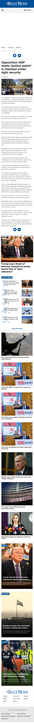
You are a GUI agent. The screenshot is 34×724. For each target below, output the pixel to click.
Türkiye (10, 47)
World (5, 698)
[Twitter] (19, 55)
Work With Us (21, 713)
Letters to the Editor (23, 716)
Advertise (4, 718)
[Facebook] (14, 55)
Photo (15, 701)
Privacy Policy (5, 713)
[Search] (25, 10)
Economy (16, 696)
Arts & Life (16, 698)
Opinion (26, 696)
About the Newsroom (8, 716)
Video (5, 701)
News (3, 47)
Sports (26, 698)
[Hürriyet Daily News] (17, 4)
